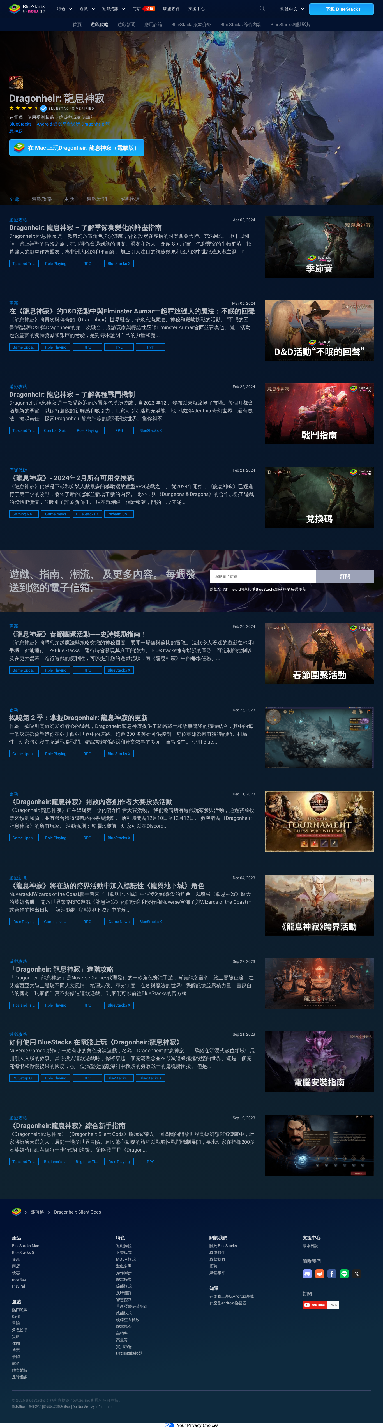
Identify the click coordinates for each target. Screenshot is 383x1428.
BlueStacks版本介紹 (191, 24)
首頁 (77, 24)
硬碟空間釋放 (127, 1320)
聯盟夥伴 (171, 8)
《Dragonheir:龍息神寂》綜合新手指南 (67, 1126)
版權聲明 (34, 1407)
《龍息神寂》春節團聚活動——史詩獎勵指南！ (78, 634)
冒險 (16, 1323)
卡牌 (16, 1357)
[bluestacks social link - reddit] (319, 1273)
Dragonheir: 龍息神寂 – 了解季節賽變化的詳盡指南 (85, 228)
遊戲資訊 (110, 8)
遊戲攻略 (100, 24)
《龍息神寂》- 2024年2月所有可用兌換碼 (71, 478)
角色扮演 (19, 1330)
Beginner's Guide (55, 1161)
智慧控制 (123, 1299)
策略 (16, 1336)
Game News (55, 514)
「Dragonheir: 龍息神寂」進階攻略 (61, 969)
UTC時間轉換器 (129, 1353)
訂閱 (345, 576)
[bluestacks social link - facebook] (331, 1273)
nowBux (19, 1279)
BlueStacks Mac (25, 1246)
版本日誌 (310, 1246)
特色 (61, 8)
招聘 (213, 1266)
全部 (14, 199)
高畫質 (122, 1340)
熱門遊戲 (19, 1309)
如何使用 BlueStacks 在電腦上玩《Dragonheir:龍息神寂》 (96, 1042)
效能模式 (123, 1313)
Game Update (24, 347)
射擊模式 (123, 1252)
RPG (87, 263)
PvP (150, 347)
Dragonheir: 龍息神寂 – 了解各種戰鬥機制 (72, 394)
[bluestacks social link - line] (344, 1273)
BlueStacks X (119, 263)
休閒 (16, 1343)
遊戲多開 (123, 1266)
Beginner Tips (87, 1161)
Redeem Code (119, 514)
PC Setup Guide (24, 1078)
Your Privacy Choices (197, 1425)
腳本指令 (123, 1326)
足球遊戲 (19, 1377)
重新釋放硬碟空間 (131, 1306)
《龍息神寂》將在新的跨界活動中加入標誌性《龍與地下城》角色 (106, 886)
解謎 (16, 1363)
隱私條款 (19, 1407)
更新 (69, 199)
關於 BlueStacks (223, 1246)
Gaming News (24, 514)
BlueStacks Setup (119, 1078)
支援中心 (196, 8)
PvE (119, 347)
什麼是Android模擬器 (227, 1303)
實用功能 (123, 1346)
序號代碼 (129, 199)
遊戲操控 (123, 1246)
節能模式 (123, 1286)
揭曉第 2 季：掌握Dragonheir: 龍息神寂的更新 (78, 718)
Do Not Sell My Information (93, 1407)
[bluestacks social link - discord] (307, 1273)
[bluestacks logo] (27, 9)
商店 (143, 8)
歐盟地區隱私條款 (56, 1407)
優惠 (16, 1259)
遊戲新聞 (126, 24)
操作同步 (123, 1272)
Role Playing (55, 263)
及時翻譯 (123, 1293)
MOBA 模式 (126, 1259)
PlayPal (18, 1286)
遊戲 (84, 8)
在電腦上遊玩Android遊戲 (231, 1296)
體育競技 (19, 1370)
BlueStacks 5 (23, 1252)
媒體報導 (217, 1272)
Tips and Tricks (24, 263)
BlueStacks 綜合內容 (241, 24)
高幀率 (122, 1333)
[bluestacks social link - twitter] (356, 1273)
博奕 (16, 1350)
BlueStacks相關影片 (291, 24)
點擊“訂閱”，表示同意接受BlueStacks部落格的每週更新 (258, 589)
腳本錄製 (123, 1279)
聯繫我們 (217, 1259)
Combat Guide (55, 430)
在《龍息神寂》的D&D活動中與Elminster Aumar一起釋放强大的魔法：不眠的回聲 (132, 311)
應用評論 (153, 24)
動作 (16, 1316)
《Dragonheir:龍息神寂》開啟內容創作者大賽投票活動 (91, 802)
